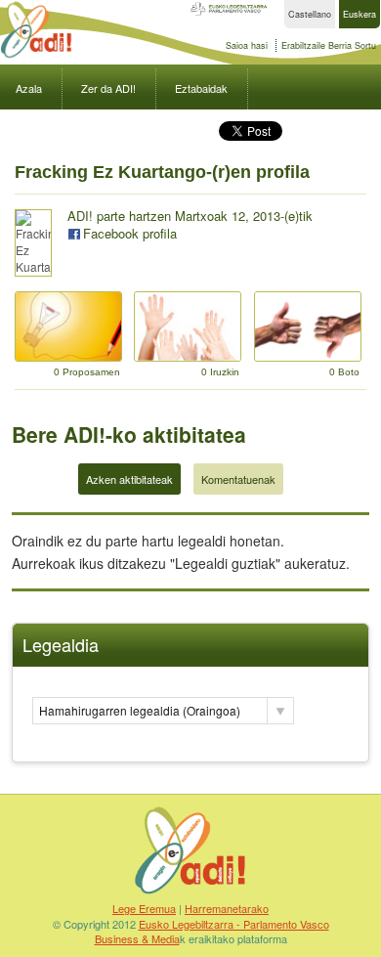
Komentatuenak (238, 479)
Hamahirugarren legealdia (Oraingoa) (139, 710)
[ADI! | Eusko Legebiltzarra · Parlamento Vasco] (191, 893)
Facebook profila (130, 233)
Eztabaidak (201, 88)
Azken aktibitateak (129, 479)
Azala (29, 88)
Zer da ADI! (108, 88)
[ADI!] (36, 55)
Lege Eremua (144, 908)
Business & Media (137, 938)
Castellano (309, 14)
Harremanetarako (227, 908)
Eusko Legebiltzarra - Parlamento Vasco (234, 924)
